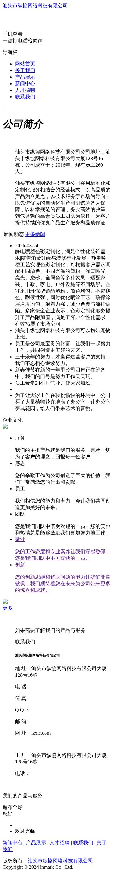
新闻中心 (25, 83)
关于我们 (25, 70)
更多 (8, 608)
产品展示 (25, 77)
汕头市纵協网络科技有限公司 (35, 5)
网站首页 (25, 63)
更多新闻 (35, 234)
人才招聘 (25, 90)
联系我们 (25, 96)
